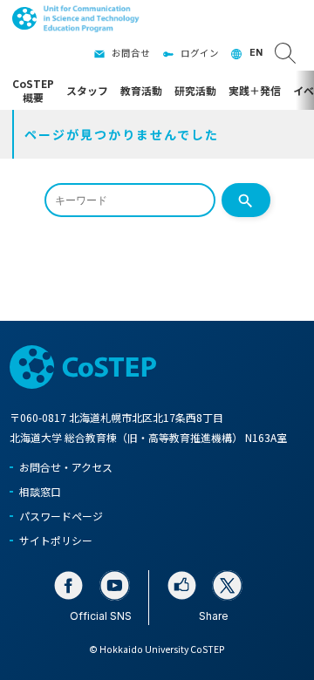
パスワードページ (61, 515)
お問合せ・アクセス (66, 466)
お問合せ (131, 52)
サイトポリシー (55, 540)
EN (256, 52)
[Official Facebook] (68, 585)
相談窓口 (40, 491)
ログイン (200, 52)
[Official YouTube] (114, 585)
